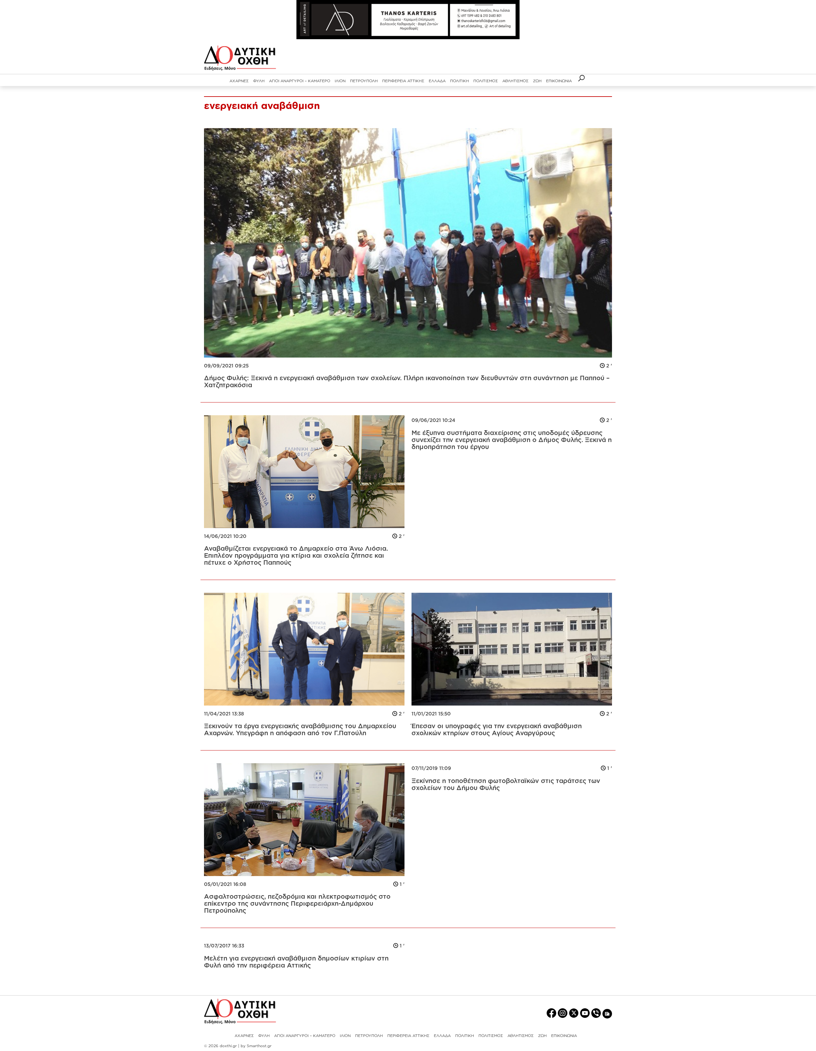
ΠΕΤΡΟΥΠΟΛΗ (364, 81)
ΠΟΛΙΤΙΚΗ (459, 81)
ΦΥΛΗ (259, 81)
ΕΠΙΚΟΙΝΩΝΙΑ (559, 81)
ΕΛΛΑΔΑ (437, 81)
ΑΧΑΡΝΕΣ (239, 81)
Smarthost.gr (259, 1046)
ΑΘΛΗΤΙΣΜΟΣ (515, 81)
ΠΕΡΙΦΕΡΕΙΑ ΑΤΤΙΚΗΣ (403, 81)
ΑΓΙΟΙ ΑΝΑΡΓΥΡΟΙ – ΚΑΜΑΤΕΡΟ (299, 81)
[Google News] (607, 1013)
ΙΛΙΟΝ (340, 81)
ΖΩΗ (537, 81)
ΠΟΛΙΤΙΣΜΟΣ (485, 81)
